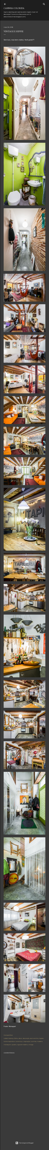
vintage (30, 1044)
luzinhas (33, 1041)
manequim (7, 1044)
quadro (14, 1044)
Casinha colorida (14, 8)
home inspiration (9, 1041)
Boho (16, 1038)
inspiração (26, 1041)
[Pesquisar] (44, 3)
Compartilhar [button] (8, 1035)
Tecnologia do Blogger (26, 1143)
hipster (41, 1038)
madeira (40, 1041)
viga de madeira (22, 1044)
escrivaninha (34, 1038)
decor (20, 1038)
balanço (11, 1038)
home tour (19, 1041)
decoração (26, 1038)
